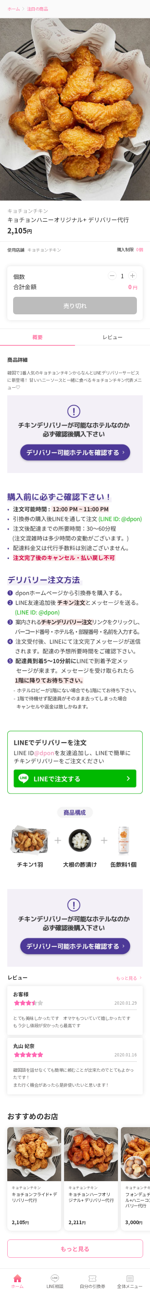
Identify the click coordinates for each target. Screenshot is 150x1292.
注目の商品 (37, 8)
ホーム (14, 8)
